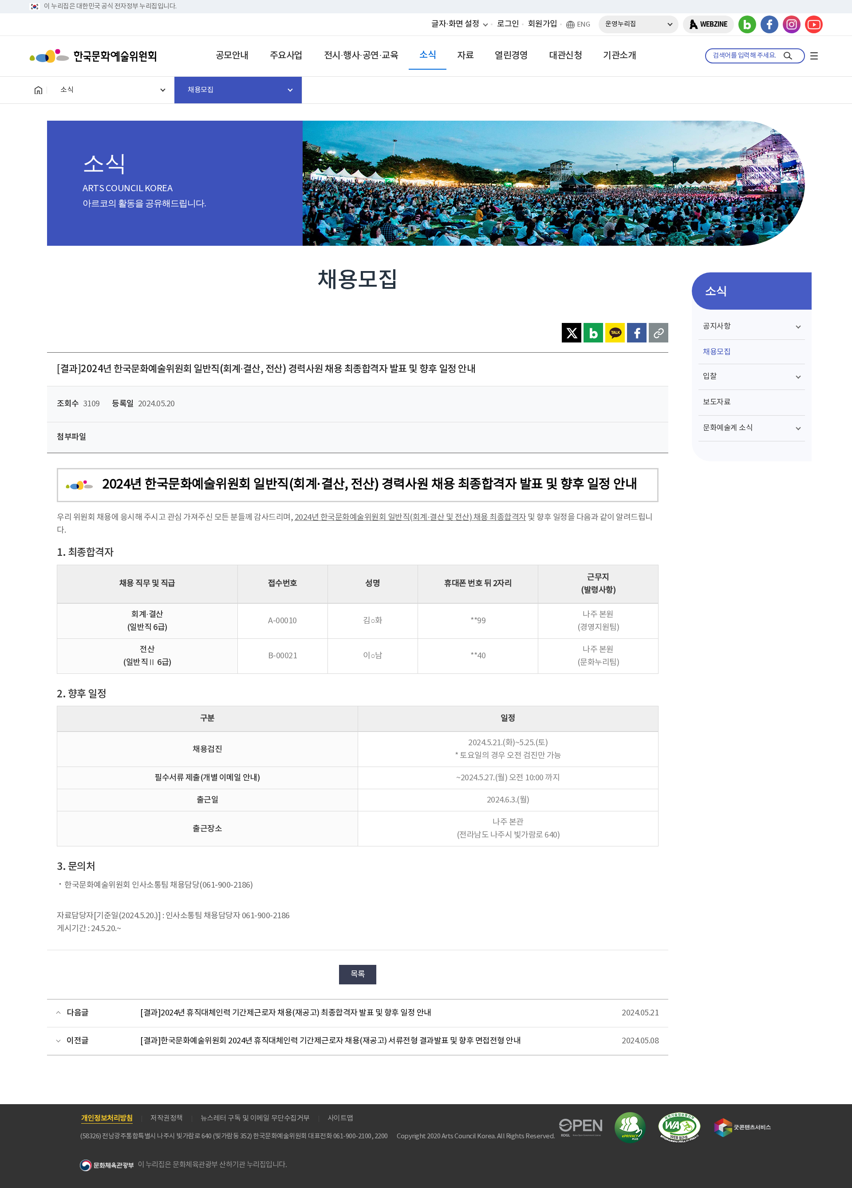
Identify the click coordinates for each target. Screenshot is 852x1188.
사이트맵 (340, 1118)
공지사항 (716, 326)
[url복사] (658, 332)
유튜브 (814, 24)
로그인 (508, 24)
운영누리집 (620, 24)
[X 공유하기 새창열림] (571, 332)
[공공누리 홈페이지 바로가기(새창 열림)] (580, 1124)
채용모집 (716, 352)
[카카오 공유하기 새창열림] (615, 332)
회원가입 (542, 24)
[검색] (788, 56)
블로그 (747, 24)
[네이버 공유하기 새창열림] (593, 332)
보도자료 (716, 402)
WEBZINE (713, 24)
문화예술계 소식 (728, 428)
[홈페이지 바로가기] (38, 90)
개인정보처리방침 (107, 1118)
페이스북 (769, 24)
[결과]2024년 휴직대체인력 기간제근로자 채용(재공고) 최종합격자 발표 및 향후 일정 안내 (285, 1013)
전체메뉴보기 (814, 56)
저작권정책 (166, 1118)
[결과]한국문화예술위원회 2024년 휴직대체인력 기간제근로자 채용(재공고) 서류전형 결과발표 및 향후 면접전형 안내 (330, 1041)
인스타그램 (792, 24)
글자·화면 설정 (455, 24)
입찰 (710, 376)
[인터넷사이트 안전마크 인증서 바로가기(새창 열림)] (630, 1117)
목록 (358, 974)
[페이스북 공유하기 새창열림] (636, 332)
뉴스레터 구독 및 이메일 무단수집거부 (255, 1118)
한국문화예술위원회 (95, 56)
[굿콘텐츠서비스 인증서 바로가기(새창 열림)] (742, 1122)
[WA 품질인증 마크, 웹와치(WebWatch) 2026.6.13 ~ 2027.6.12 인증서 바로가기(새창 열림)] (679, 1116)
